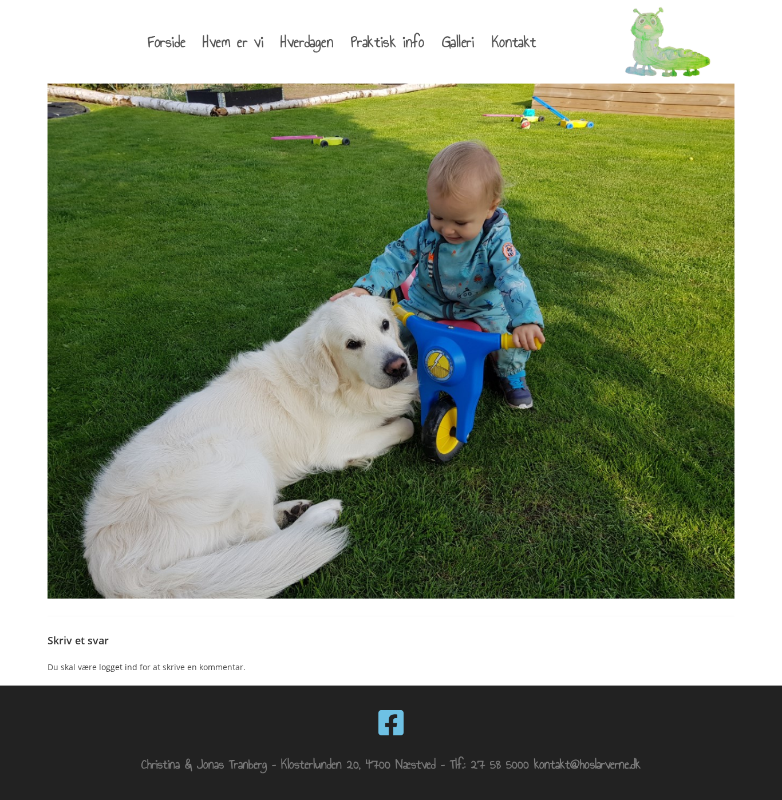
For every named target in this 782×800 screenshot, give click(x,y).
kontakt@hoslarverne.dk (587, 764)
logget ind (118, 667)
